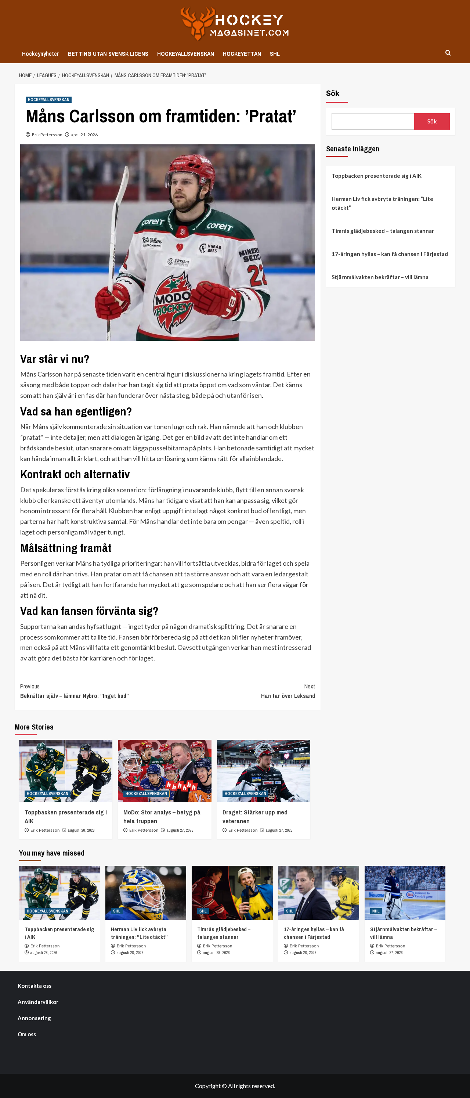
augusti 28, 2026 (81, 830)
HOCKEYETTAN (242, 54)
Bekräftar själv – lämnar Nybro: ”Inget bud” (74, 691)
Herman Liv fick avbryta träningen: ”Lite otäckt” (382, 203)
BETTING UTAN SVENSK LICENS (108, 54)
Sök (333, 93)
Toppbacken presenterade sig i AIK (377, 175)
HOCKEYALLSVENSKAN (185, 54)
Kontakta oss (34, 985)
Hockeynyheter (40, 54)
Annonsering (34, 1018)
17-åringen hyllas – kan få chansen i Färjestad (390, 254)
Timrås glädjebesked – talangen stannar (383, 230)
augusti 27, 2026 (180, 830)
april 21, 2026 (84, 134)
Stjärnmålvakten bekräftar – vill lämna (380, 277)
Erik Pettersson (47, 134)
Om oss (27, 1034)
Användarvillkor (38, 1001)
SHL (275, 54)
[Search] (448, 53)
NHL (376, 911)
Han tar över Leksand (288, 691)
